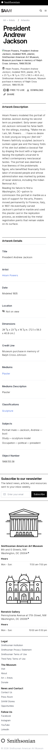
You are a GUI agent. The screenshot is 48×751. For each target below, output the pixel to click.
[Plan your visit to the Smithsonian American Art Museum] (24, 523)
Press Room (7, 697)
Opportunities (7, 706)
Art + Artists (9, 20)
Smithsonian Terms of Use (14, 654)
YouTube (5, 725)
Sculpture (7, 410)
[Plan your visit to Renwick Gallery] (28, 619)
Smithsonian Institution (12, 645)
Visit (3, 668)
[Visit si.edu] (24, 741)
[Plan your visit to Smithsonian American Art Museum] (28, 553)
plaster (6, 373)
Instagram (6, 720)
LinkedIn (5, 729)
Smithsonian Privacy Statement (16, 649)
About (4, 673)
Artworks (25, 20)
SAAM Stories (8, 701)
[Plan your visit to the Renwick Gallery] (24, 589)
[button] (3, 68)
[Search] (40, 10)
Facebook (6, 716)
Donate (4, 682)
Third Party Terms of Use (13, 658)
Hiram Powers (10, 275)
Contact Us (6, 692)
